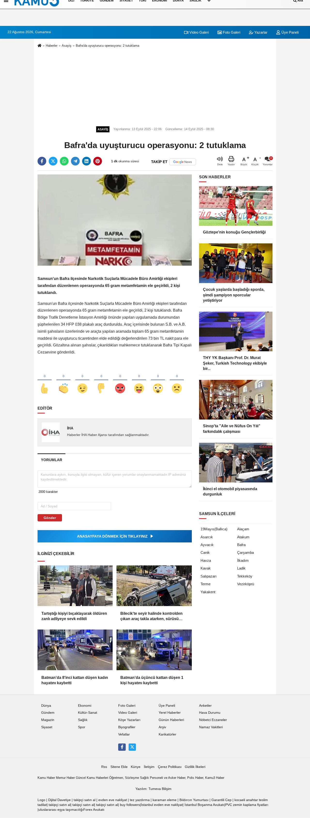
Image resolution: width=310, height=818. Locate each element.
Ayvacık (207, 545)
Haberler (51, 45)
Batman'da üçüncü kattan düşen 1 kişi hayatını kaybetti (151, 680)
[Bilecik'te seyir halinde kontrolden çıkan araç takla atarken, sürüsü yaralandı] (154, 585)
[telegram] (75, 161)
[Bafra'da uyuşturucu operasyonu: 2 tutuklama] (115, 220)
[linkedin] (86, 161)
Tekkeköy (244, 576)
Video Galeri (198, 32)
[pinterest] (97, 161)
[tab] (51, 459)
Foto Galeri (231, 32)
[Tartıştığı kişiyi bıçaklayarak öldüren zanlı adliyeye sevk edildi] (75, 585)
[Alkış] (63, 380)
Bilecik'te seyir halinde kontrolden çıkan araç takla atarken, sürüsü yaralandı (151, 616)
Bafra (241, 545)
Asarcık (207, 537)
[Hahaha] (139, 380)
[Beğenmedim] (101, 380)
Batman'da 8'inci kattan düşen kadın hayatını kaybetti (74, 680)
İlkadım (243, 560)
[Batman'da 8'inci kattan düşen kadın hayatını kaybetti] (75, 650)
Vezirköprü (245, 584)
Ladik (241, 568)
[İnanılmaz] (158, 380)
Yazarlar (260, 32)
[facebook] (42, 161)
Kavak (206, 568)
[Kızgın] (120, 380)
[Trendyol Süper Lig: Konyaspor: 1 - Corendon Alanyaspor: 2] (115, 758)
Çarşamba (245, 552)
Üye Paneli (289, 32)
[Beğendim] (45, 380)
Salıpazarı (209, 576)
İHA (70, 428)
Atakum (243, 537)
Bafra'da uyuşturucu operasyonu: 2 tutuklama (107, 45)
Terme (205, 584)
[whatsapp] (64, 161)
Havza (206, 560)
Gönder (50, 518)
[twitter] (53, 161)
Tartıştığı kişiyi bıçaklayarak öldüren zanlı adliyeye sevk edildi (74, 616)
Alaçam (243, 529)
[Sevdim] (82, 380)
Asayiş (66, 45)
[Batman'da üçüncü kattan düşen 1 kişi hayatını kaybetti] (154, 650)
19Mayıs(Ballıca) (214, 529)
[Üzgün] (177, 380)
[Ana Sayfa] (39, 46)
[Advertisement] (155, 86)
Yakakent (208, 592)
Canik (205, 552)
